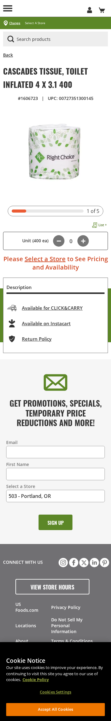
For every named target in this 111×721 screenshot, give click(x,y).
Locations (25, 625)
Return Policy (36, 339)
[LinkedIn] (94, 562)
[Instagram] (63, 562)
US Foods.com (26, 607)
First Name (17, 464)
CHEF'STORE (49, 8)
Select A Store (35, 23)
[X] (83, 562)
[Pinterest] (104, 562)
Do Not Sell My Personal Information (67, 625)
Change (14, 23)
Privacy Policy (65, 607)
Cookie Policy (36, 679)
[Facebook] (73, 562)
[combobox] (55, 39)
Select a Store (45, 259)
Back (8, 55)
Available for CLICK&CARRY (52, 308)
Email (12, 442)
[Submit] (10, 39)
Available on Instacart (46, 323)
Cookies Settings (55, 692)
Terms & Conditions (72, 641)
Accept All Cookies (55, 709)
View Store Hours (52, 586)
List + (102, 224)
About (21, 641)
